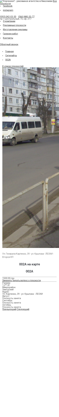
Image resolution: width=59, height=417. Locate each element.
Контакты (8, 38)
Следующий (23, 309)
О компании (9, 21)
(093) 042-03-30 (8, 16)
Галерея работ (10, 33)
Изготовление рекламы (15, 29)
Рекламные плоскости (14, 25)
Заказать (7, 280)
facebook (7, 6)
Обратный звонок (9, 44)
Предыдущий (9, 309)
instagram (8, 10)
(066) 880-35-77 (26, 16)
